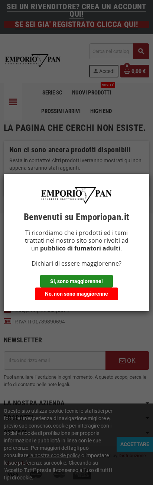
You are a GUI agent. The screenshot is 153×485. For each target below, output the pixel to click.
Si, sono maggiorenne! (76, 281)
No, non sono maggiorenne (76, 294)
